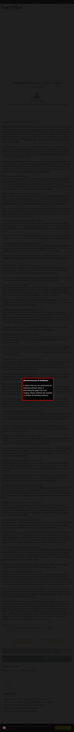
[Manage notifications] (4, 727)
